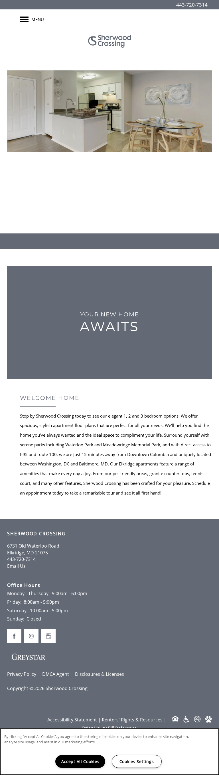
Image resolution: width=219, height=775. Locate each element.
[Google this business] (109, 206)
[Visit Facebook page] (98, 206)
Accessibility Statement (72, 720)
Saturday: (17, 610)
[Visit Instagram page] (121, 206)
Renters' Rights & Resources (132, 720)
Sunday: (15, 619)
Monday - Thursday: (28, 593)
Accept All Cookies (80, 761)
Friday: (14, 602)
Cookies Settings (136, 761)
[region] (109, 751)
